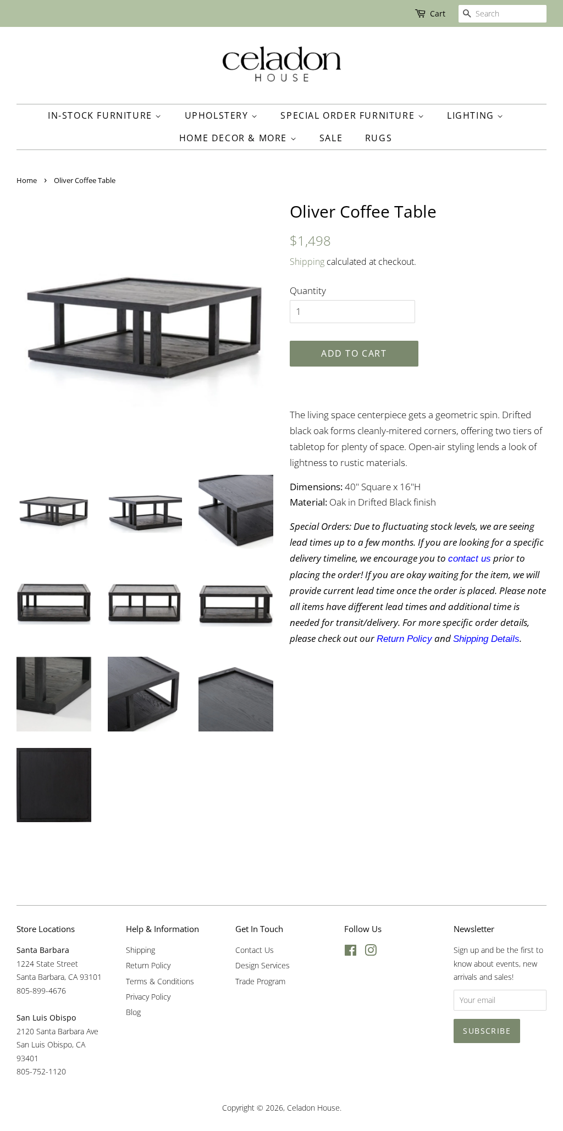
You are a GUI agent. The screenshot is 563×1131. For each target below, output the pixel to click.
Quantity (308, 290)
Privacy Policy (148, 996)
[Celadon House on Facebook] (350, 952)
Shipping (307, 262)
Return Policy (148, 965)
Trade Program (260, 981)
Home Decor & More (234, 138)
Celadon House (313, 1107)
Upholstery (218, 115)
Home (26, 180)
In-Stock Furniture (101, 115)
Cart (437, 13)
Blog (133, 1012)
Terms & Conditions (160, 981)
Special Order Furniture (348, 115)
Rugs (378, 138)
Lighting (472, 115)
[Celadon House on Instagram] (371, 952)
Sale (331, 138)
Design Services (262, 965)
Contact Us (254, 950)
